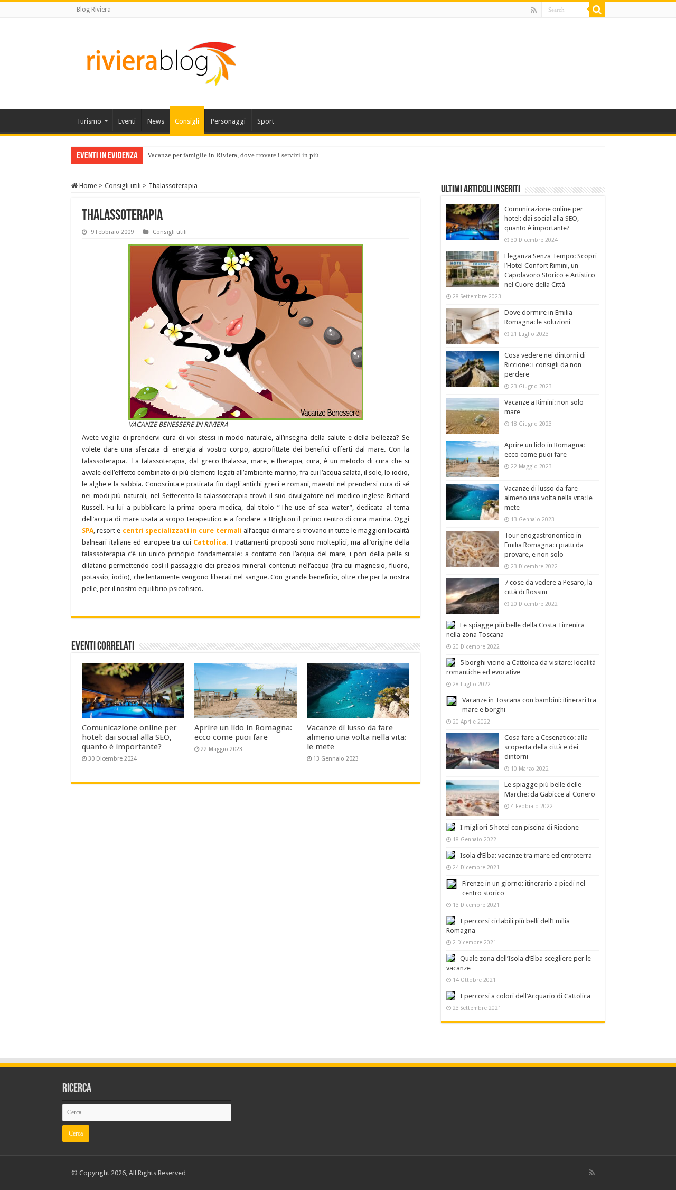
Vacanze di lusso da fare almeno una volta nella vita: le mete (357, 737)
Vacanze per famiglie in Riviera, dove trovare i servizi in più (233, 155)
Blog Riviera (94, 9)
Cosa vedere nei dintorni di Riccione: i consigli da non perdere (545, 364)
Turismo (89, 121)
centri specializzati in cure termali (182, 531)
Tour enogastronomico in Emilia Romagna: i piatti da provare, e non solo (544, 544)
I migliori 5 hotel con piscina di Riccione (519, 827)
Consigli (187, 121)
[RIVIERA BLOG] (160, 61)
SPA (87, 531)
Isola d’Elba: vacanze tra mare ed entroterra (526, 855)
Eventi (127, 121)
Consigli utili (123, 186)
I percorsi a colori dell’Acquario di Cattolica (525, 996)
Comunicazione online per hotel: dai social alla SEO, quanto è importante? (129, 737)
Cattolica (209, 542)
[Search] (597, 9)
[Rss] (534, 10)
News (155, 121)
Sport (265, 121)
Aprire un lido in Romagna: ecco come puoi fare (243, 732)
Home (87, 186)
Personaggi (228, 121)
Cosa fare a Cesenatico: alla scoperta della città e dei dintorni (546, 747)
